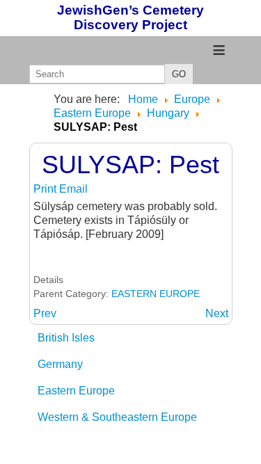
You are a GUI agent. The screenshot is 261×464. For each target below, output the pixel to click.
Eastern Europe (76, 391)
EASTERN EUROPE (155, 293)
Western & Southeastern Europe (117, 417)
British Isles (66, 338)
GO (179, 74)
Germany (60, 364)
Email (73, 189)
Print (46, 189)
